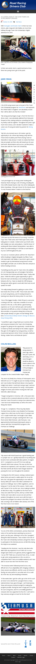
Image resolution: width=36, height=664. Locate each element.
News (14, 655)
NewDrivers (22, 107)
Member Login (21, 657)
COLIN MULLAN (8, 344)
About (9, 655)
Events (19, 655)
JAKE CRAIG (6, 79)
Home (3, 655)
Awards (25, 655)
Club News (19, 22)
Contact (13, 657)
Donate (31, 655)
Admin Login (18, 661)
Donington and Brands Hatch (12, 26)
